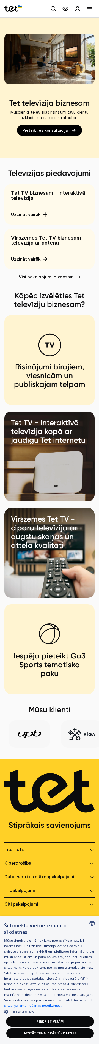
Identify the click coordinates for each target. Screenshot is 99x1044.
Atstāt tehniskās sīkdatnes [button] (50, 1033)
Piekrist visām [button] (50, 1021)
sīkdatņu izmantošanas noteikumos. (33, 1005)
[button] (49, 1011)
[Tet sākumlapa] (13, 8)
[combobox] (92, 923)
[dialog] (49, 980)
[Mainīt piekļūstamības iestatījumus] (65, 9)
